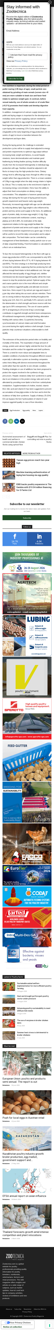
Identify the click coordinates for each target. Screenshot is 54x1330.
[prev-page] (4, 496)
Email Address (12, 31)
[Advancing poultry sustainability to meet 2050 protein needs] (9, 1011)
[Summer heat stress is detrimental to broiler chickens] (9, 1035)
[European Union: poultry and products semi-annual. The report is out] (27, 1063)
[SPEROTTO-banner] (27, 739)
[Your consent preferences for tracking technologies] (49, 1325)
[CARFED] (27, 927)
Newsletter (27, 1309)
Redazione (6, 1085)
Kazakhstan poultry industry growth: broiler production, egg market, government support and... (23, 1157)
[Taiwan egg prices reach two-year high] (9, 463)
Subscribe (17, 1309)
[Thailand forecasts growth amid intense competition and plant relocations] (27, 1216)
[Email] (22, 421)
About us (9, 1309)
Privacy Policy (27, 1312)
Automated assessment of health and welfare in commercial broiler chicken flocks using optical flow (14, 441)
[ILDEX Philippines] (27, 572)
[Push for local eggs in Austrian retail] (27, 1102)
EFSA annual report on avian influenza (24, 1195)
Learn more (24, 70)
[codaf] (27, 906)
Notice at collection (12, 1327)
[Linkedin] (16, 421)
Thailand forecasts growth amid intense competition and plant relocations (26, 1233)
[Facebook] (5, 421)
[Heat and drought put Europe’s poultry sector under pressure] (9, 999)
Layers (41, 410)
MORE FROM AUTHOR (31, 453)
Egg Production (15, 410)
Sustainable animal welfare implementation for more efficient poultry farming (34, 985)
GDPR (9, 42)
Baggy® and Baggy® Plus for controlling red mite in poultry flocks (39, 439)
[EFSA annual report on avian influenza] (27, 1181)
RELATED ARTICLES (12, 453)
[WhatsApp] (10, 421)
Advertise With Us (40, 1309)
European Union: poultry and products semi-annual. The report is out (24, 1080)
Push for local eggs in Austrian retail (23, 1117)
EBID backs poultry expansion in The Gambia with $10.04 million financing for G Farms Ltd (33, 487)
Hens (34, 410)
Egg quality (26, 410)
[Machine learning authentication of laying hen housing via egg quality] (9, 475)
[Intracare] (27, 969)
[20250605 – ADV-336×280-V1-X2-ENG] (27, 614)
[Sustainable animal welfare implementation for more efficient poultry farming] (9, 986)
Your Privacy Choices (20, 1322)
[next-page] (8, 496)
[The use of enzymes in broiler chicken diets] (9, 1023)
